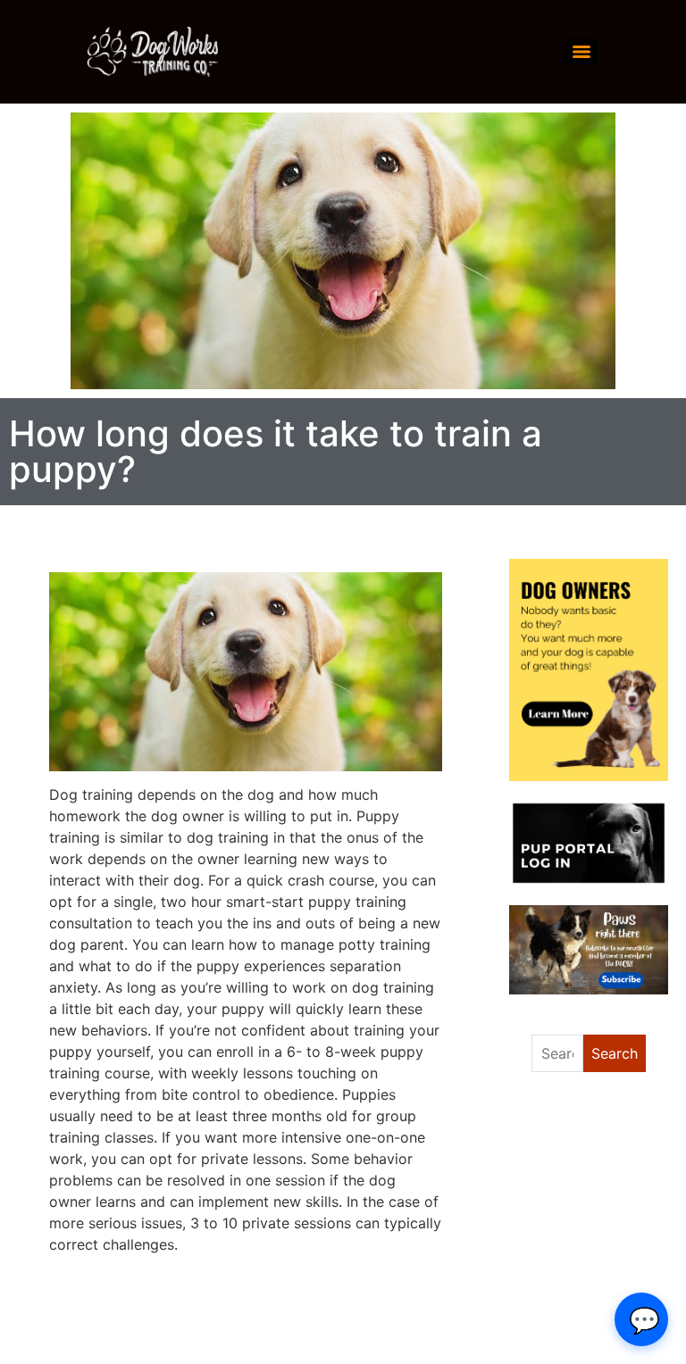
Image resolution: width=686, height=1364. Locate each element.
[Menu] (581, 51)
